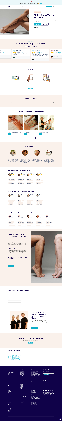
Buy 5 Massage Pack (22, 400)
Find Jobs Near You (33, 392)
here (41, 91)
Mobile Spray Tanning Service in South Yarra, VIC (14, 357)
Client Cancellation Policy (11, 396)
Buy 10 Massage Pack (22, 401)
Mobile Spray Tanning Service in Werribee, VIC (14, 354)
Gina (40, 173)
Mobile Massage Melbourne (34, 382)
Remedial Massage (22, 373)
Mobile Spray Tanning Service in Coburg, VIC (13, 358)
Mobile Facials (21, 385)
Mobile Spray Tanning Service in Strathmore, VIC (14, 359)
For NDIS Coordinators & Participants (36, 376)
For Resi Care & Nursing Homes (35, 377)
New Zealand (9, 407)
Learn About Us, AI (10, 383)
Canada (9, 410)
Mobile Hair (21, 387)
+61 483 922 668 (45, 383)
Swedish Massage (22, 371)
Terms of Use (46, 377)
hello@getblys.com (45, 382)
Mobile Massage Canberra (34, 388)
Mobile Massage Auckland (34, 389)
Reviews (9, 374)
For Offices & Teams (34, 372)
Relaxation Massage (22, 372)
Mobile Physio (21, 384)
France (8, 412)
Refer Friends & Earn (10, 377)
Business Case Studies (34, 404)
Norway (9, 414)
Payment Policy (10, 395)
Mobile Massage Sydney (34, 381)
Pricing (9, 390)
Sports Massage (22, 374)
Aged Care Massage (22, 383)
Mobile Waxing (21, 389)
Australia (9, 406)
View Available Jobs (43, 327)
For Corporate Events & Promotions (36, 374)
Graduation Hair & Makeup (34, 397)
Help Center (9, 387)
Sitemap (9, 382)
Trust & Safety (9, 391)
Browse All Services (31, 138)
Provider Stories (33, 403)
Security (9, 392)
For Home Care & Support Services (35, 375)
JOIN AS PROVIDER (10, 371)
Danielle (31, 194)
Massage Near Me (33, 390)
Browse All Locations (10, 365)
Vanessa (40, 194)
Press (8, 375)
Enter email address (46, 371)
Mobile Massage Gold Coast (34, 387)
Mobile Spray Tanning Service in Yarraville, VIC (14, 361)
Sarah (22, 173)
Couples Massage (22, 376)
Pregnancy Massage (22, 375)
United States (9, 408)
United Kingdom (10, 409)
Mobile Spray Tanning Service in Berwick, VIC (13, 356)
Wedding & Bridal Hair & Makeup (35, 398)
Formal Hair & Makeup (34, 396)
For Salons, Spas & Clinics (34, 373)
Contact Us (9, 402)
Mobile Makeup (21, 388)
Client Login (9, 400)
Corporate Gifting (22, 402)
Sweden (9, 413)
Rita (12, 173)
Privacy (9, 394)
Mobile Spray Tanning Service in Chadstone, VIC (14, 353)
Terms (8, 393)
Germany (9, 411)
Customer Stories (33, 402)
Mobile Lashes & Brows (23, 390)
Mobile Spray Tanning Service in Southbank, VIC (14, 360)
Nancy (31, 173)
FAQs (8, 388)
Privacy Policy (50, 377)
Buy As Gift (45, 24)
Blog (8, 376)
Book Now (37, 24)
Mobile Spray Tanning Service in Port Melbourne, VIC (14, 355)
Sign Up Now (35, 327)
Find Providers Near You (34, 391)
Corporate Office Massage (23, 382)
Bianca (12, 194)
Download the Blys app (11, 372)
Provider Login (9, 401)
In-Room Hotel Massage (23, 377)
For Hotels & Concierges (34, 371)
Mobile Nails (21, 386)
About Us (9, 373)
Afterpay (9, 389)
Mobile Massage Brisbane (34, 383)
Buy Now (41, 3)
